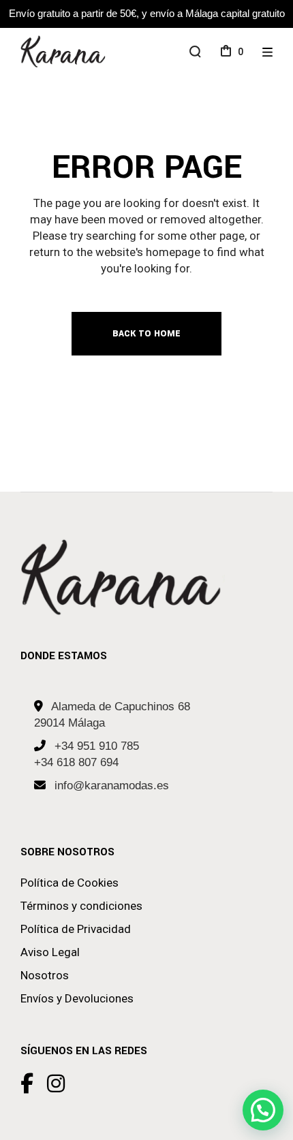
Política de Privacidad (75, 929)
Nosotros (44, 975)
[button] (263, 1110)
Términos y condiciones (81, 906)
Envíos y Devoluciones (77, 998)
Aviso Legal (50, 952)
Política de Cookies (69, 882)
